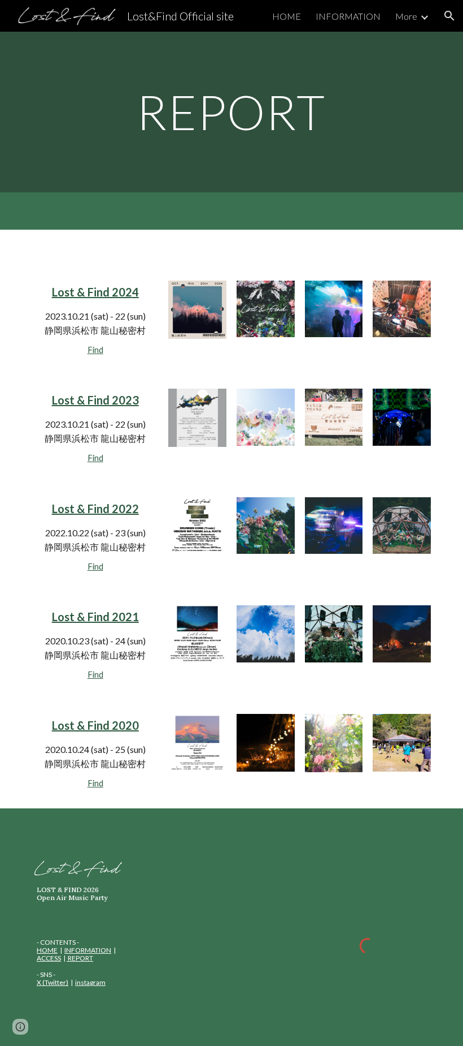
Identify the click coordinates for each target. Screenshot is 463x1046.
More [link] (406, 16)
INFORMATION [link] (348, 16)
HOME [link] (286, 16)
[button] (449, 15)
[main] (232, 111)
